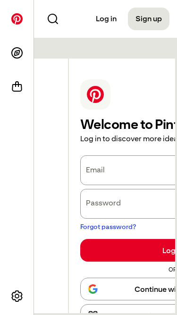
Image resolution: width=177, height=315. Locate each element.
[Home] (17, 19)
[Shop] (17, 87)
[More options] (17, 296)
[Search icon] (53, 19)
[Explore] (17, 53)
